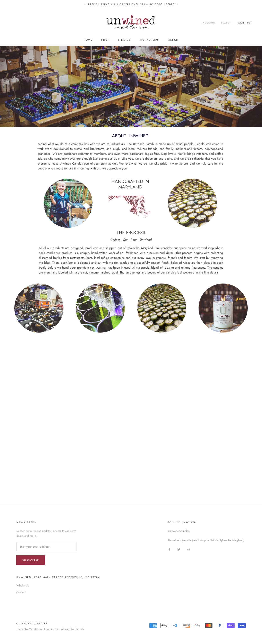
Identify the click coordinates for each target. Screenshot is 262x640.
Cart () (245, 23)
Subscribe (30, 560)
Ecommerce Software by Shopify (64, 629)
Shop (105, 40)
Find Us (124, 40)
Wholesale (22, 585)
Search (226, 22)
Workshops (149, 40)
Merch (173, 40)
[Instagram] (188, 549)
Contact (21, 592)
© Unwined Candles (31, 623)
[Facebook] (169, 549)
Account (209, 22)
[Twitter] (178, 549)
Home (88, 40)
